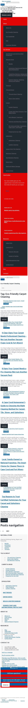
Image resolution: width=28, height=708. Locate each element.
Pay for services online (8, 655)
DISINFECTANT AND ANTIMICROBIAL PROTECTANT (12, 606)
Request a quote (6, 15)
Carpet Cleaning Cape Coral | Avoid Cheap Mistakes (12, 307)
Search (2, 279)
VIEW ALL (7, 191)
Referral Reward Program (12, 622)
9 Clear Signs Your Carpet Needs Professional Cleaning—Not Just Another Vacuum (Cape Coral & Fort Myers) (13, 338)
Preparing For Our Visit (12, 576)
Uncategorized (6, 328)
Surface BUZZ (8, 638)
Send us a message (7, 652)
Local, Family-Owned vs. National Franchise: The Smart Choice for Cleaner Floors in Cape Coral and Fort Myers (13, 464)
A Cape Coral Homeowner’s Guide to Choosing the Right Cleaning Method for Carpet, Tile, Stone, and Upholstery (13, 407)
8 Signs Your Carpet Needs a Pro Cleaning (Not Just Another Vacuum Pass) (14, 372)
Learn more (4, 319)
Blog (8, 304)
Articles (5, 304)
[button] (6, 685)
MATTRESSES (7, 592)
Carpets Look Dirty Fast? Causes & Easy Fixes (13, 434)
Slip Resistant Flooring (13, 560)
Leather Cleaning (10, 588)
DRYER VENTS (7, 597)
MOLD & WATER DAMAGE (11, 601)
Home (3, 287)
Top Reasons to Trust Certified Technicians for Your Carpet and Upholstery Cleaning (13, 501)
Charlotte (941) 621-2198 (12, 650)
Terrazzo (7, 549)
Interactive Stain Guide (11, 633)
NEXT (7, 531)
